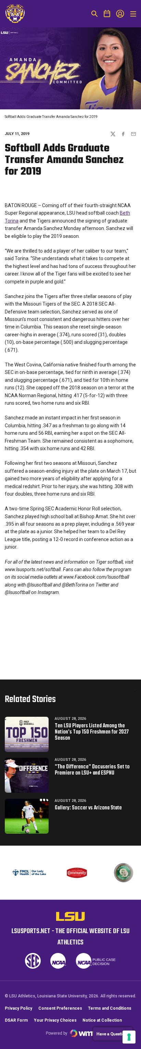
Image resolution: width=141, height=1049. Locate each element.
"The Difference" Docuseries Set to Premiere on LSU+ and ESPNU (92, 770)
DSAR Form (16, 1020)
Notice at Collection (102, 1020)
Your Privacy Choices (55, 1020)
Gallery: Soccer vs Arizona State (88, 808)
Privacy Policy (18, 1008)
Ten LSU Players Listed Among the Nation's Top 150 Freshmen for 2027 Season (92, 732)
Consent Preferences (60, 1008)
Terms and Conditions (109, 1008)
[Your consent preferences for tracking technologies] (129, 1037)
